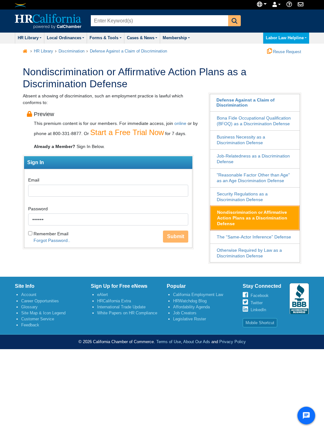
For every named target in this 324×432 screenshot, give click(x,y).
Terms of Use (168, 341)
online (180, 123)
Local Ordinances (64, 38)
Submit (175, 236)
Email (33, 179)
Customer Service (37, 319)
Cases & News (140, 38)
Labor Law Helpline (285, 38)
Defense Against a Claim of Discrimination (128, 51)
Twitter (257, 302)
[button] (234, 20)
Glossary (29, 307)
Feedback (30, 325)
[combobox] (159, 20)
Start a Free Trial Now (127, 132)
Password (38, 208)
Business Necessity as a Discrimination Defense (241, 139)
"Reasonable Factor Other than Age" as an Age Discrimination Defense (253, 177)
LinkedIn (258, 309)
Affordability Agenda (191, 307)
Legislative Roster (189, 319)
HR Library (28, 38)
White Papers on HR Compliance (127, 313)
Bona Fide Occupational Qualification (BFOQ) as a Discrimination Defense (254, 120)
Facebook (260, 295)
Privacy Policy (232, 341)
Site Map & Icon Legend (43, 313)
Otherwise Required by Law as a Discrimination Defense (249, 253)
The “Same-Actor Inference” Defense (254, 236)
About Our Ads (196, 341)
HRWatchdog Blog (190, 301)
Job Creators (184, 313)
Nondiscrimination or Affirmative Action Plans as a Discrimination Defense (252, 218)
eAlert (102, 294)
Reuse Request (286, 52)
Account (28, 294)
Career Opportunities (40, 301)
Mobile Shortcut (260, 322)
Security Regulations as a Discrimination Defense (242, 196)
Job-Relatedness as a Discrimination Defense (253, 158)
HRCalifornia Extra (114, 301)
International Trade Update (121, 307)
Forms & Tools (104, 38)
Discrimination (71, 51)
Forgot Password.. (52, 240)
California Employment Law (198, 294)
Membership (175, 38)
